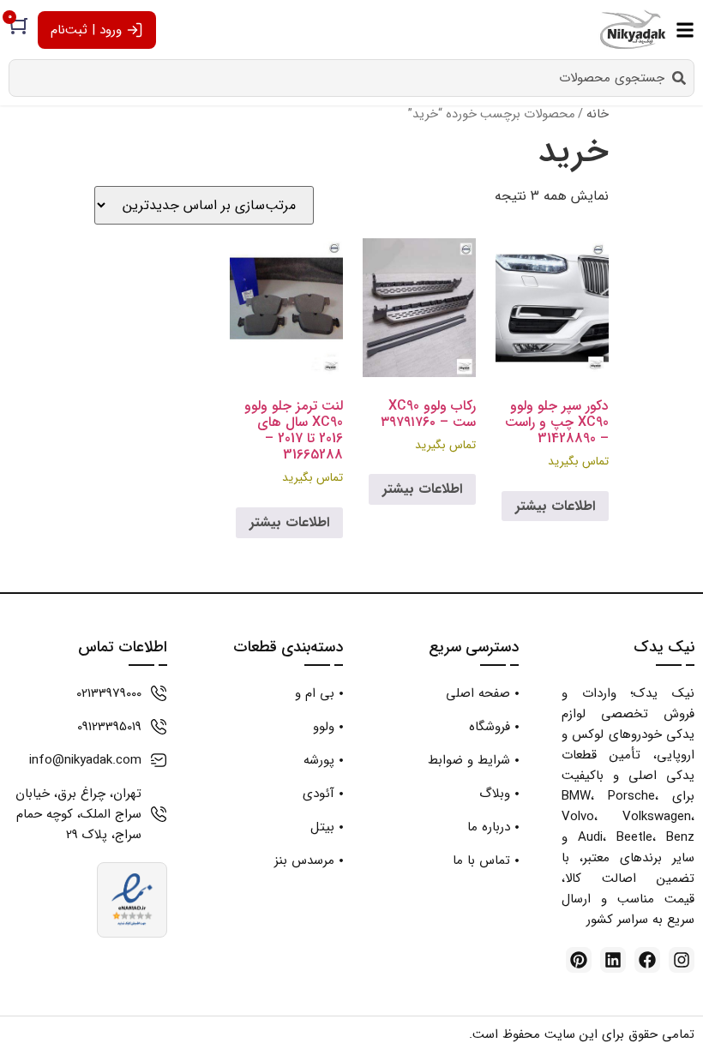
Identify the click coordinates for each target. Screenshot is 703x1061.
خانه (597, 114)
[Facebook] (647, 960)
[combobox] (351, 78)
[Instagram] (681, 960)
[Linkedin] (613, 960)
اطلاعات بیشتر (555, 506)
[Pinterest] (579, 960)
